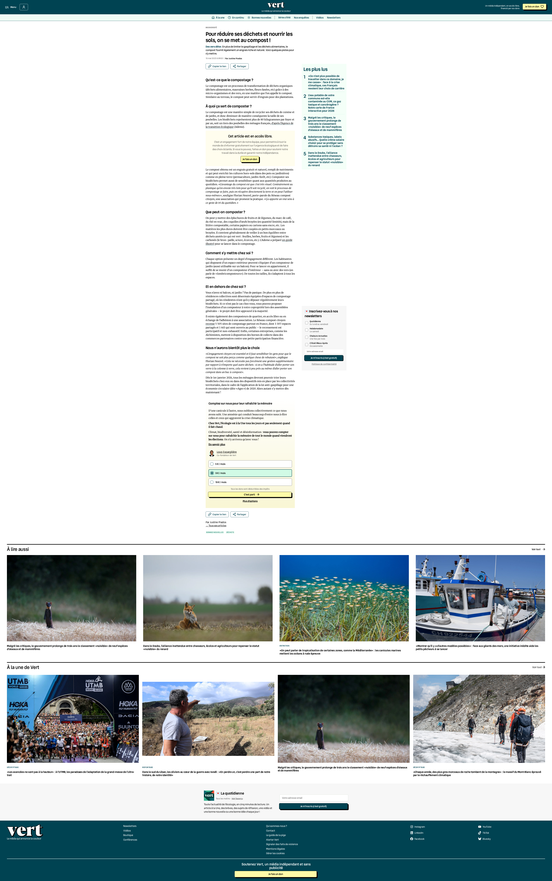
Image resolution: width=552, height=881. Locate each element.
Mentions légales (275, 848)
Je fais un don (532, 6)
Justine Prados (235, 58)
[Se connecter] (24, 7)
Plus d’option (250, 501)
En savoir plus (217, 444)
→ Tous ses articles (216, 525)
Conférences (130, 839)
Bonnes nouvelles (214, 532)
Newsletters (129, 826)
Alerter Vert (272, 839)
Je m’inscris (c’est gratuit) (324, 357)
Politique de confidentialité (324, 364)
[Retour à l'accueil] (276, 6)
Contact (270, 830)
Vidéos (127, 830)
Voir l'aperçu (237, 798)
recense (210, 323)
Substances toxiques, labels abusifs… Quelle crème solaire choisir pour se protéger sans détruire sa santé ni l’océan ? (326, 141)
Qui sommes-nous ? (276, 826)
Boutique (128, 835)
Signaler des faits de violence (282, 844)
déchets (230, 532)
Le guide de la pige (276, 835)
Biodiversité (211, 27)
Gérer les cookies (275, 853)
